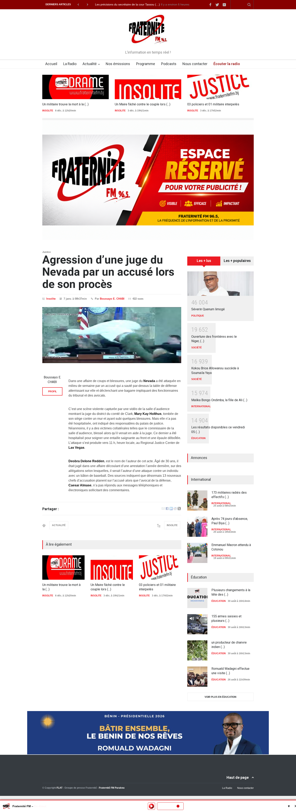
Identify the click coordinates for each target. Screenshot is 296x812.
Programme (145, 64)
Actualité (90, 64)
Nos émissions (118, 64)
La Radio (70, 64)
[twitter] (217, 5)
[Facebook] (167, 509)
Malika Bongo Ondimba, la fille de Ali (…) (219, 400)
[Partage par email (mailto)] (163, 509)
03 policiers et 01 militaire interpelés (213, 104)
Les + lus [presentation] (204, 261)
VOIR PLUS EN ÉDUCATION (220, 697)
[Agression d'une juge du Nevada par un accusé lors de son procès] (111, 335)
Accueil (51, 64)
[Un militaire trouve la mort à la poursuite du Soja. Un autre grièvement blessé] (75, 87)
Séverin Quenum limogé (208, 309)
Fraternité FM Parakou (111, 787)
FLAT (59, 787)
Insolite (51, 298)
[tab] (203, 262)
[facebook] (210, 5)
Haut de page (238, 777)
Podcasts (168, 64)
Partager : (50, 509)
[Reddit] (175, 509)
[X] (179, 509)
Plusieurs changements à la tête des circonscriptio (127, 4)
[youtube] (224, 5)
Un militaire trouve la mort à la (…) (65, 104)
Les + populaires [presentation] (237, 261)
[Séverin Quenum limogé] (220, 283)
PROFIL (52, 391)
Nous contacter (194, 64)
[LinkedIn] (171, 509)
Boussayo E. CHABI (112, 298)
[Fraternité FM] (148, 40)
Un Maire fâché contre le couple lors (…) (142, 104)
